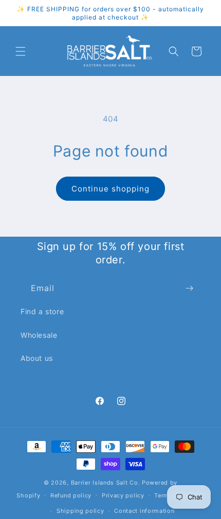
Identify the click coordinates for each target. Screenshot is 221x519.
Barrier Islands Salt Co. (105, 482)
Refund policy (70, 495)
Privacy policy (123, 495)
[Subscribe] (189, 288)
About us (37, 358)
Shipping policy (80, 510)
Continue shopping (110, 189)
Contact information (144, 510)
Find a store (42, 311)
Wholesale (39, 335)
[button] (20, 51)
